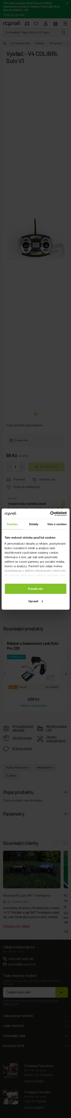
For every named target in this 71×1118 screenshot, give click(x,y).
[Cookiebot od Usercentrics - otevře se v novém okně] (50, 513)
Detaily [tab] (33, 524)
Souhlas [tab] (12, 524)
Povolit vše (35, 588)
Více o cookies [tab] (57, 524)
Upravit (33, 601)
